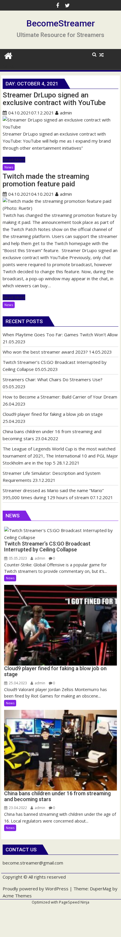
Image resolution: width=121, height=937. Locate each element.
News (8, 167)
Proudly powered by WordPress (35, 889)
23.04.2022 (17, 807)
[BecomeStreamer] (8, 55)
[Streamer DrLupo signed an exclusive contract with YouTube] (60, 127)
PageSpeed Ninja (74, 902)
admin (66, 113)
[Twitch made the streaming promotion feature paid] (60, 208)
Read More (14, 160)
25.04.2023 (17, 683)
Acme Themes (17, 896)
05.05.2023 (17, 558)
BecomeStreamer (60, 23)
